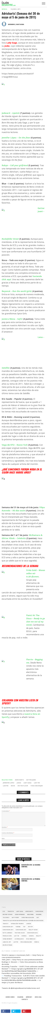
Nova (13, 786)
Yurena (18, 926)
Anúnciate (29, 997)
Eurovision (39, 911)
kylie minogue (30, 939)
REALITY (38, 936)
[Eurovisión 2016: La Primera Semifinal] (11, 889)
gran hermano (20, 914)
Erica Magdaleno (26, 942)
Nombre (5, 827)
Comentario (6, 811)
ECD (4, 911)
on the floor (22, 786)
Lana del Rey (7, 942)
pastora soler (20, 933)
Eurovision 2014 (8, 930)
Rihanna (38, 914)
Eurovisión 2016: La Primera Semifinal (30, 880)
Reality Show (33, 930)
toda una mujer (36, 786)
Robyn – (15, 165)
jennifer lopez (8, 783)
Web (3, 838)
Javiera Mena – (12, 319)
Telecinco (6, 917)
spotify (30, 926)
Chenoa (23, 936)
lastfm (5, 786)
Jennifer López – (16, 137)
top (24, 926)
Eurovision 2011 (8, 926)
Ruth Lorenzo (7, 933)
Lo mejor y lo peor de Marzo (21, 981)
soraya (31, 936)
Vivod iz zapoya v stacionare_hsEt (16, 955)
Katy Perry (15, 917)
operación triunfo (17, 923)
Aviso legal (38, 997)
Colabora (20, 997)
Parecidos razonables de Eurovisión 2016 (18, 973)
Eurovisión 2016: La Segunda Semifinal (30, 865)
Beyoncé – (17, 291)
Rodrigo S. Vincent (9, 962)
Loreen (28, 923)
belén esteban (7, 945)
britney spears (7, 914)
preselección (7, 936)
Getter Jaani (31, 780)
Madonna (30, 914)
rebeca (36, 942)
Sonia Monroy (7, 939)
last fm (37, 783)
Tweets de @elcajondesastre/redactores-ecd (21, 988)
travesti (5, 923)
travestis (10, 911)
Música (4, 9)
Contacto (25, 999)
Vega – (14, 444)
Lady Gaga (27, 783)
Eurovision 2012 (32, 933)
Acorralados (19, 939)
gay (37, 917)
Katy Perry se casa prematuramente (27, 960)
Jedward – (10, 113)
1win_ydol (6, 960)
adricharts (19, 780)
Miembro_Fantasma (16, 24)
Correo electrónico (8, 833)
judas (19, 783)
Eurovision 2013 (21, 930)
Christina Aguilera (27, 917)
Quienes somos (10, 997)
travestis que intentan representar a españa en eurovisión (23, 920)
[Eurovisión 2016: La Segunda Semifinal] (11, 874)
